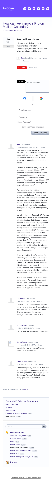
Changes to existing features (16, 413)
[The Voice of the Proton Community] (26, 8)
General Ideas (15, 439)
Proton (13, 462)
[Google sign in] (41, 98)
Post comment (40, 133)
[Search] (44, 426)
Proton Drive (15, 445)
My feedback (10, 410)
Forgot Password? (24, 122)
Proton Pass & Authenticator (21, 451)
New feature (32, 401)
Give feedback (17, 432)
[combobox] (24, 426)
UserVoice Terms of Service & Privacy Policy (26, 478)
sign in (25, 389)
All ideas (9, 407)
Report (42, 147)
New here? (33, 127)
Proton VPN (15, 454)
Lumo (12, 442)
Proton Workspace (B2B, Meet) (22, 457)
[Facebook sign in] (24, 98)
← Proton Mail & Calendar (12, 30)
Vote (8, 46)
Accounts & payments (18, 436)
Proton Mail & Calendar (16, 401)
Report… (26, 61)
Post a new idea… (13, 404)
